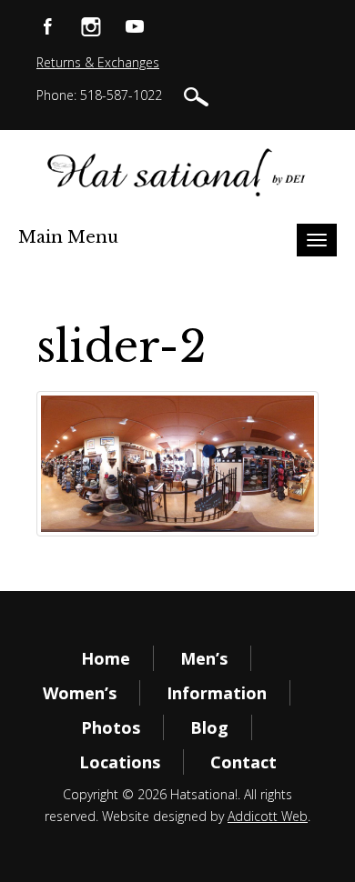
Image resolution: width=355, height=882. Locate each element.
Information (217, 693)
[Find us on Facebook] (47, 25)
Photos (110, 727)
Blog (209, 727)
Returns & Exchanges (97, 62)
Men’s (204, 658)
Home (105, 658)
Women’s (80, 693)
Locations (119, 762)
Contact (243, 762)
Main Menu (68, 237)
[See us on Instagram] (91, 25)
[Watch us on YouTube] (135, 25)
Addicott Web (268, 816)
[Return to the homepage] (177, 171)
